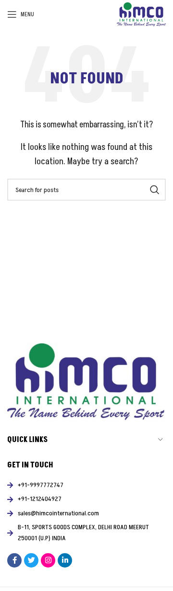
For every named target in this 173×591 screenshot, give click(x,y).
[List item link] (86, 485)
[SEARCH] (155, 190)
